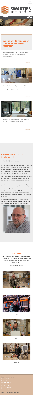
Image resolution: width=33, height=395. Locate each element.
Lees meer (27, 62)
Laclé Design (17, 392)
